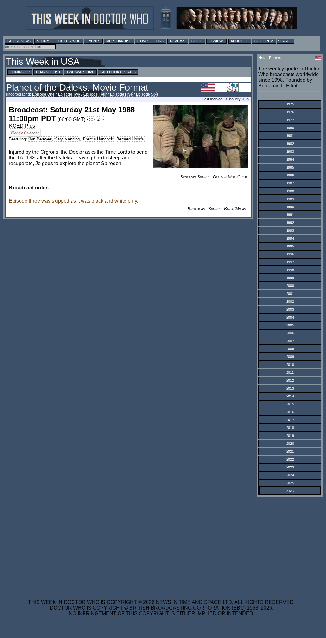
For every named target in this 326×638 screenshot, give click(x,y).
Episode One (43, 94)
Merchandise (118, 41)
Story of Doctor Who (59, 41)
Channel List (48, 72)
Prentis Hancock (98, 139)
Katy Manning (67, 139)
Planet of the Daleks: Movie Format (77, 87)
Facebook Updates (118, 72)
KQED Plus (22, 125)
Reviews (177, 41)
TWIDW (217, 41)
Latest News (19, 41)
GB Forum (263, 41)
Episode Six (146, 94)
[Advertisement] (161, 544)
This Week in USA (42, 62)
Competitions (150, 41)
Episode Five (121, 94)
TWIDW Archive (80, 72)
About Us (239, 41)
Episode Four (95, 94)
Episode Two (69, 94)
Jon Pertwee (40, 139)
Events (93, 41)
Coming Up (20, 72)
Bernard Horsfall (131, 139)
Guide (196, 41)
